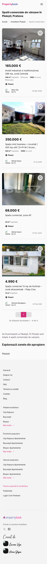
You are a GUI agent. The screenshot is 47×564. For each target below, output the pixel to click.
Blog (5, 398)
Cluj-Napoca (8, 412)
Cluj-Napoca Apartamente (14, 438)
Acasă (4, 22)
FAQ (5, 384)
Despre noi (7, 375)
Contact (6, 380)
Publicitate (7, 491)
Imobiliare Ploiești (18, 22)
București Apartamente (13, 443)
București (7, 417)
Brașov (6, 421)
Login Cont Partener (11, 495)
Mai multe (7, 425)
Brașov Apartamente (12, 448)
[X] (4, 529)
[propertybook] (12, 517)
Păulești (6, 353)
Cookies (6, 394)
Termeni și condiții (10, 389)
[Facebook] (9, 529)
